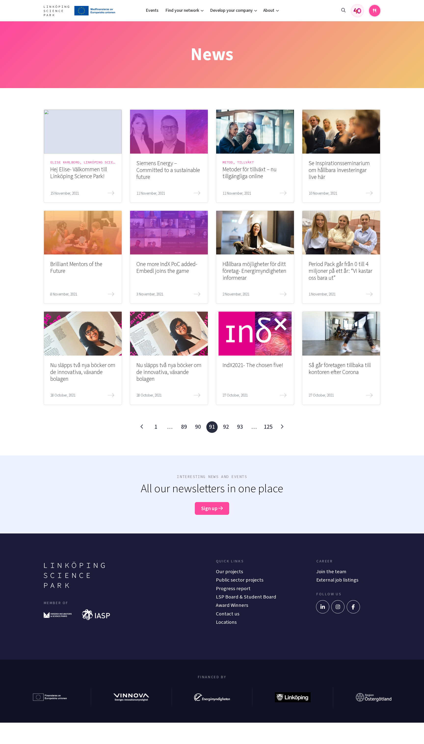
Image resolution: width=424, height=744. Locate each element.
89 (184, 427)
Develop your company (231, 10)
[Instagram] (337, 606)
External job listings (337, 580)
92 (226, 427)
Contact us (227, 613)
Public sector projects (240, 580)
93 (240, 427)
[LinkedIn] (322, 606)
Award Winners (232, 605)
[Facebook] (353, 606)
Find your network (182, 10)
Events (152, 10)
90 (198, 427)
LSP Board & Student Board (246, 596)
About (268, 10)
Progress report (233, 588)
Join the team (331, 571)
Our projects (229, 571)
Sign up (209, 508)
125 (268, 427)
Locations (226, 622)
